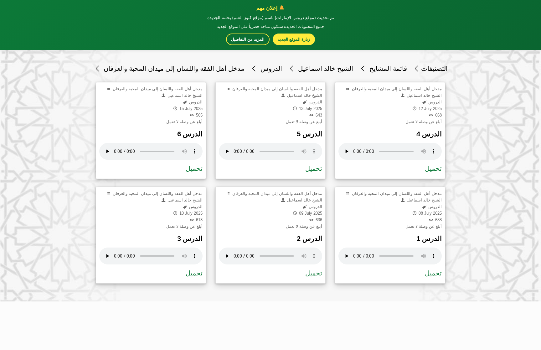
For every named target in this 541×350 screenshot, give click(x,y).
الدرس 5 (309, 134)
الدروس (270, 68)
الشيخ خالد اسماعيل (324, 68)
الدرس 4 (429, 134)
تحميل (194, 168)
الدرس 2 (309, 239)
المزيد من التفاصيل (248, 39)
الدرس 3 (190, 239)
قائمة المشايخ (387, 68)
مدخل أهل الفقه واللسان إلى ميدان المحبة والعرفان (173, 68)
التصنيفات (434, 68)
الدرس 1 (429, 239)
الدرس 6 (190, 134)
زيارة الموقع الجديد (294, 39)
